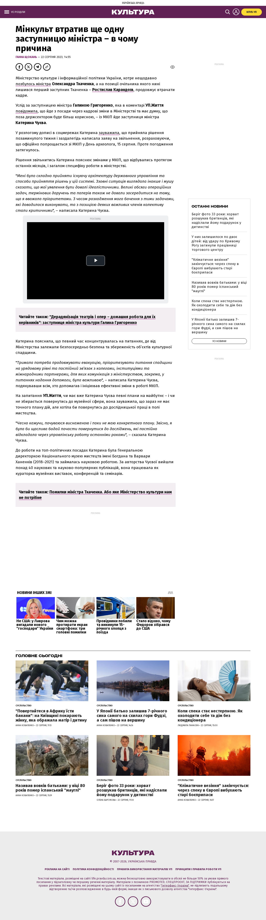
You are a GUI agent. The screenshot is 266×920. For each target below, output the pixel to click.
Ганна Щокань (27, 57)
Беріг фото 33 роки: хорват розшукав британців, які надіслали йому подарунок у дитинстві (216, 220)
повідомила (27, 111)
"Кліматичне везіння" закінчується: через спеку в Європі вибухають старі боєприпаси (215, 266)
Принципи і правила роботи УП (198, 869)
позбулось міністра (33, 83)
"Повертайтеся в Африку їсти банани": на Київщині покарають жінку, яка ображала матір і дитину (51, 715)
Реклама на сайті (57, 869)
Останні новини (210, 206)
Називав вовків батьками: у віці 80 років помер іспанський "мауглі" (219, 286)
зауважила (109, 132)
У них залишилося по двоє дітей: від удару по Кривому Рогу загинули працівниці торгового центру (216, 243)
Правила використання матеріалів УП (144, 869)
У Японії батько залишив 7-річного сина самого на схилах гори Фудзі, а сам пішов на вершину (218, 325)
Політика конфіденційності (93, 869)
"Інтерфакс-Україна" (175, 885)
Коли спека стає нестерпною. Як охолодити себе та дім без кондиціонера (217, 305)
